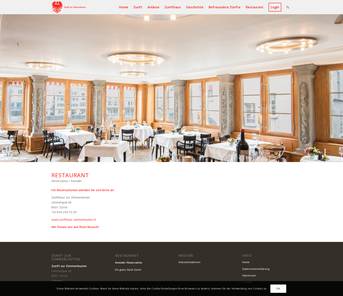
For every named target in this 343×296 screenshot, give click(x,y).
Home (246, 262)
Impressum (249, 275)
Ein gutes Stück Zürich (128, 269)
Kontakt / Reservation (128, 262)
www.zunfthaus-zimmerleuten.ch (73, 219)
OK (278, 288)
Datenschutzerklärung (255, 269)
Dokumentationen (189, 262)
